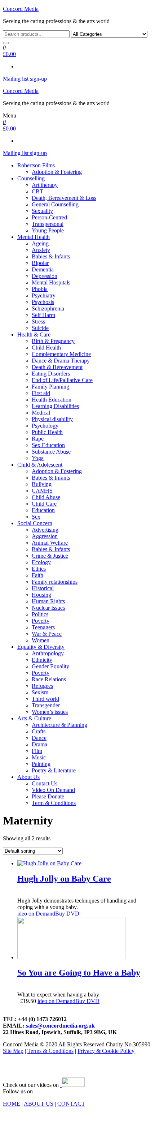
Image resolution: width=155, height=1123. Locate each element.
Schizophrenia (48, 308)
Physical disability (52, 419)
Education (43, 510)
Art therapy (45, 185)
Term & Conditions (54, 803)
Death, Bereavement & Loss (64, 198)
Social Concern (34, 523)
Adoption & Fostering (57, 172)
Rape (38, 439)
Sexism (40, 692)
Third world (45, 699)
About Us (28, 777)
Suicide (40, 328)
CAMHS (42, 491)
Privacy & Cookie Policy (106, 1051)
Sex (36, 517)
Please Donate (48, 796)
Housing (41, 595)
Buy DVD (67, 913)
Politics (40, 614)
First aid (41, 393)
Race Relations (49, 679)
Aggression (45, 536)
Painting (41, 764)
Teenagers (43, 627)
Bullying (42, 484)
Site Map (13, 1051)
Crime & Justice (50, 556)
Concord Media (21, 9)
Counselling (31, 178)
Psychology (45, 426)
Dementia (43, 269)
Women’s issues (50, 712)
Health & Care (33, 334)
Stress (38, 321)
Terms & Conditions (50, 1051)
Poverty (40, 621)
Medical (41, 413)
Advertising (45, 530)
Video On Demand (53, 790)
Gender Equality (50, 666)
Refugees (42, 686)
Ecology (41, 562)
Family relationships (55, 582)
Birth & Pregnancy (53, 341)
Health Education (51, 400)
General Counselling (55, 204)
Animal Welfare (50, 543)
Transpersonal (47, 224)
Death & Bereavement (57, 367)
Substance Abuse (51, 452)
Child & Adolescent (39, 465)
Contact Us (44, 783)
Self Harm (43, 315)
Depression (44, 276)
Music (39, 757)
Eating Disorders (51, 373)
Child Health (46, 347)
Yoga (38, 458)
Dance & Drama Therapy (61, 360)
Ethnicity (42, 660)
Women (40, 640)
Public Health (47, 432)
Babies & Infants (51, 256)
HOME (11, 1104)
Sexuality (42, 211)
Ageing (40, 243)
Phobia (40, 289)
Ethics (39, 569)
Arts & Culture (34, 718)
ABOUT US (38, 1104)
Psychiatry (44, 295)
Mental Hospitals (51, 282)
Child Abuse (46, 497)
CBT (37, 191)
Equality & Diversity (41, 647)
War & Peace (47, 634)
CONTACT (71, 1104)
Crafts (38, 731)
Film (37, 751)
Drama (39, 744)
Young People (48, 230)
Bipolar (40, 263)
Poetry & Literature (54, 770)
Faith (37, 575)
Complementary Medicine (61, 354)
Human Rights (48, 601)
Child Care (44, 504)
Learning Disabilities (55, 406)
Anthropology (48, 653)
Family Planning (50, 386)
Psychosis (43, 302)
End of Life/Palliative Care (62, 380)
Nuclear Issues (48, 608)
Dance (39, 738)
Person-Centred (49, 217)
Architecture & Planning (59, 725)
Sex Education (48, 445)
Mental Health (33, 237)
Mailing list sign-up (25, 79)
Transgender (46, 705)
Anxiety (41, 250)
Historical (43, 588)
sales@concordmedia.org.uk (60, 1026)
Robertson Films (36, 165)
